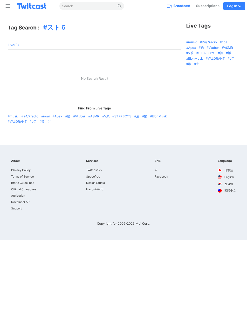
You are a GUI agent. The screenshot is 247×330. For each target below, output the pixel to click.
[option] (227, 170)
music (14, 116)
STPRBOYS (122, 116)
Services (92, 161)
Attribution (18, 195)
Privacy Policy (21, 170)
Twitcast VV (94, 170)
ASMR (94, 116)
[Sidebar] (7, 6)
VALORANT (18, 121)
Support (16, 208)
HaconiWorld (94, 189)
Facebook (161, 176)
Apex (58, 116)
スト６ (57, 27)
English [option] (229, 177)
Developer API (20, 202)
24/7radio (30, 116)
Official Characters (23, 189)
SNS (158, 161)
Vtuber (80, 116)
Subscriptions (208, 6)
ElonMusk (159, 116)
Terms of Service (22, 176)
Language (225, 161)
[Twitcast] (35, 6)
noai (46, 116)
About (15, 161)
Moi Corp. (143, 223)
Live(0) (13, 45)
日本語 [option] (228, 170)
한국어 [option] (228, 184)
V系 (107, 116)
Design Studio (95, 183)
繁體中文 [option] (230, 190)
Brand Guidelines (22, 183)
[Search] (119, 6)
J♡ (34, 121)
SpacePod (93, 176)
